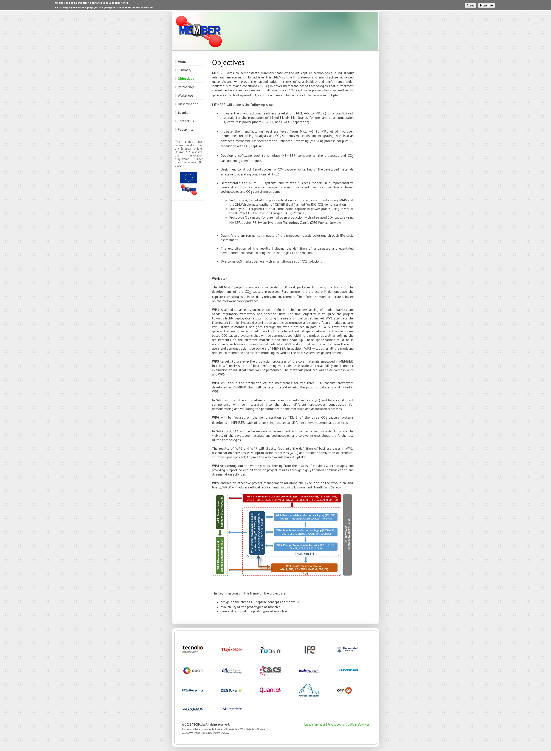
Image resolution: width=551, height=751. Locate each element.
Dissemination (188, 104)
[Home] (275, 31)
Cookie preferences (357, 724)
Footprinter (186, 129)
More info (486, 5)
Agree (470, 5)
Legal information (315, 724)
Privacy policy (336, 724)
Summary (184, 70)
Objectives (186, 78)
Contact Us (186, 121)
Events (183, 112)
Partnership (186, 87)
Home (182, 61)
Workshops (185, 95)
